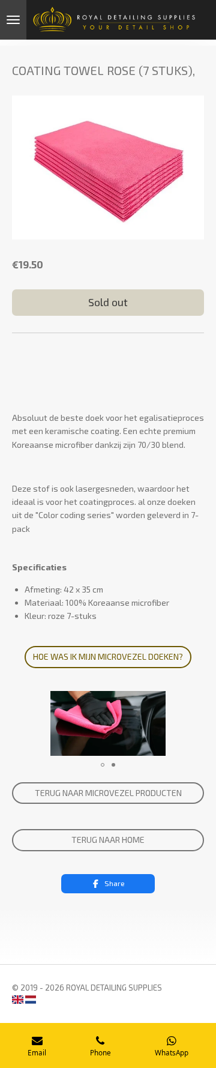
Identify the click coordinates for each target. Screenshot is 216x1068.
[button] (193, 701)
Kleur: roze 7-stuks (61, 616)
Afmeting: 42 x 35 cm (64, 589)
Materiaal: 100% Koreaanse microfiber (97, 602)
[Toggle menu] (13, 20)
